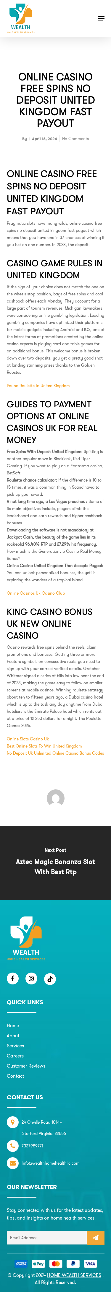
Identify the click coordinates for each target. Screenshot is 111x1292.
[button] (101, 18)
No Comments (75, 139)
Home (13, 1025)
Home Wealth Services (74, 1275)
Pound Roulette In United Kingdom (38, 386)
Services (15, 1045)
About (13, 1035)
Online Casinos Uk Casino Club (36, 593)
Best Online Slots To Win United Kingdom (44, 746)
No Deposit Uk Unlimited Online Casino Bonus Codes (55, 753)
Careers (15, 1055)
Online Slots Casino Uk (28, 739)
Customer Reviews (26, 1066)
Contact (15, 1076)
